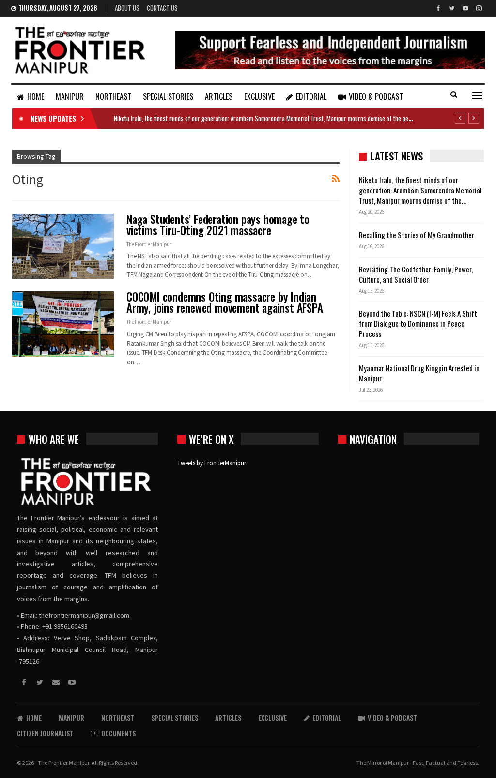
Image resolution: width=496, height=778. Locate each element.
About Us (127, 8)
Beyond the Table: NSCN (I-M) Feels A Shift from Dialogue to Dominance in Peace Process (418, 323)
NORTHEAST (113, 96)
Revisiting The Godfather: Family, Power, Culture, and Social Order (416, 274)
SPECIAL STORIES (168, 96)
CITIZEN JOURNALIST (45, 733)
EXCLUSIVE (259, 96)
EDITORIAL (311, 96)
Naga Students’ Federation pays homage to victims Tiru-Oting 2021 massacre (218, 224)
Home (35, 96)
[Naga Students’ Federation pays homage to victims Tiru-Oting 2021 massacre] (63, 246)
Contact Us (162, 8)
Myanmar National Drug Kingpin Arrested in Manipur (419, 373)
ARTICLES (218, 96)
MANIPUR (70, 96)
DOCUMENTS (118, 733)
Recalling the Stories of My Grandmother (417, 234)
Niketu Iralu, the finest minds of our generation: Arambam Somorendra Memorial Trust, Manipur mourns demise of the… (420, 190)
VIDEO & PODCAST (376, 96)
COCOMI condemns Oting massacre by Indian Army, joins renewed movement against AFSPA (224, 302)
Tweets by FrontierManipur (211, 463)
